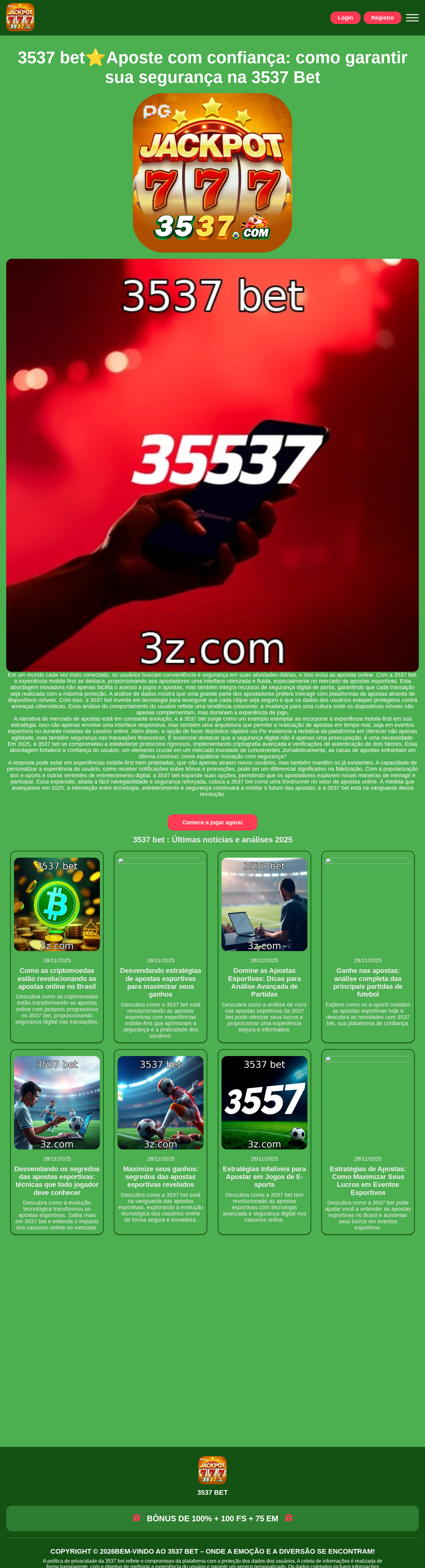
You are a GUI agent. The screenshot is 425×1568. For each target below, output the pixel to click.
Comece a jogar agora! (212, 822)
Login (345, 18)
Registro (382, 18)
